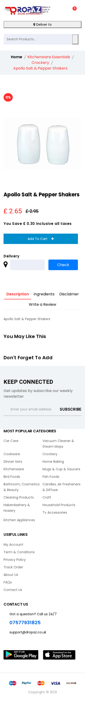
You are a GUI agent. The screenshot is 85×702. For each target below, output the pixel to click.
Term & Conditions (19, 552)
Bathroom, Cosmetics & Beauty (22, 487)
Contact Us (13, 589)
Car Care (11, 440)
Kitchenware (14, 469)
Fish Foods (50, 476)
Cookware (12, 454)
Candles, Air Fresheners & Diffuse (61, 487)
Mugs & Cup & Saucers (61, 469)
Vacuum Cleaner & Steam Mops (58, 443)
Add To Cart (39, 238)
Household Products (58, 505)
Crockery (49, 454)
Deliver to (43, 24)
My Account (13, 544)
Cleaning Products (19, 497)
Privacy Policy (15, 559)
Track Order (13, 567)
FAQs (8, 582)
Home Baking (53, 461)
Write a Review (42, 304)
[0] (71, 10)
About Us (11, 574)
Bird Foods (12, 476)
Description (17, 294)
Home (16, 57)
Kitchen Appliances (19, 520)
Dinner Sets (13, 461)
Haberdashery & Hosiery (17, 508)
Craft (46, 497)
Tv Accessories (54, 512)
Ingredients (44, 294)
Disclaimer (69, 294)
